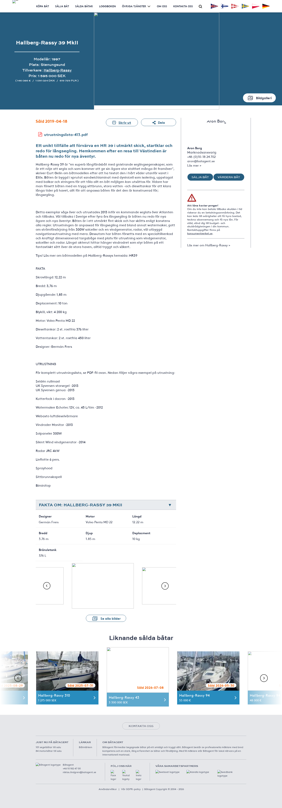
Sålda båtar (84, 6)
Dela (161, 122)
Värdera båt (229, 177)
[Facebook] (113, 775)
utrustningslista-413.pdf (66, 134)
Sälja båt (62, 6)
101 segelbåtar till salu (48, 747)
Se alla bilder (111, 618)
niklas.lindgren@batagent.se (79, 772)
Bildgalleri (264, 97)
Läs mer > (194, 165)
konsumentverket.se (199, 233)
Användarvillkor (108, 789)
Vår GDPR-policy (131, 789)
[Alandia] (198, 774)
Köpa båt (42, 6)
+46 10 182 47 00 (72, 768)
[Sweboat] (167, 774)
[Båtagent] (15, 1)
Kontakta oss (183, 6)
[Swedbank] (229, 774)
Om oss (162, 6)
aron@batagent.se (201, 161)
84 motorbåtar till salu (49, 750)
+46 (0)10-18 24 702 (201, 156)
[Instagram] (138, 775)
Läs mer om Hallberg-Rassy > (208, 245)
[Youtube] (126, 775)
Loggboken (107, 6)
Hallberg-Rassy (58, 70)
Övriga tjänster (134, 6)
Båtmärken (85, 747)
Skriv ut (124, 122)
